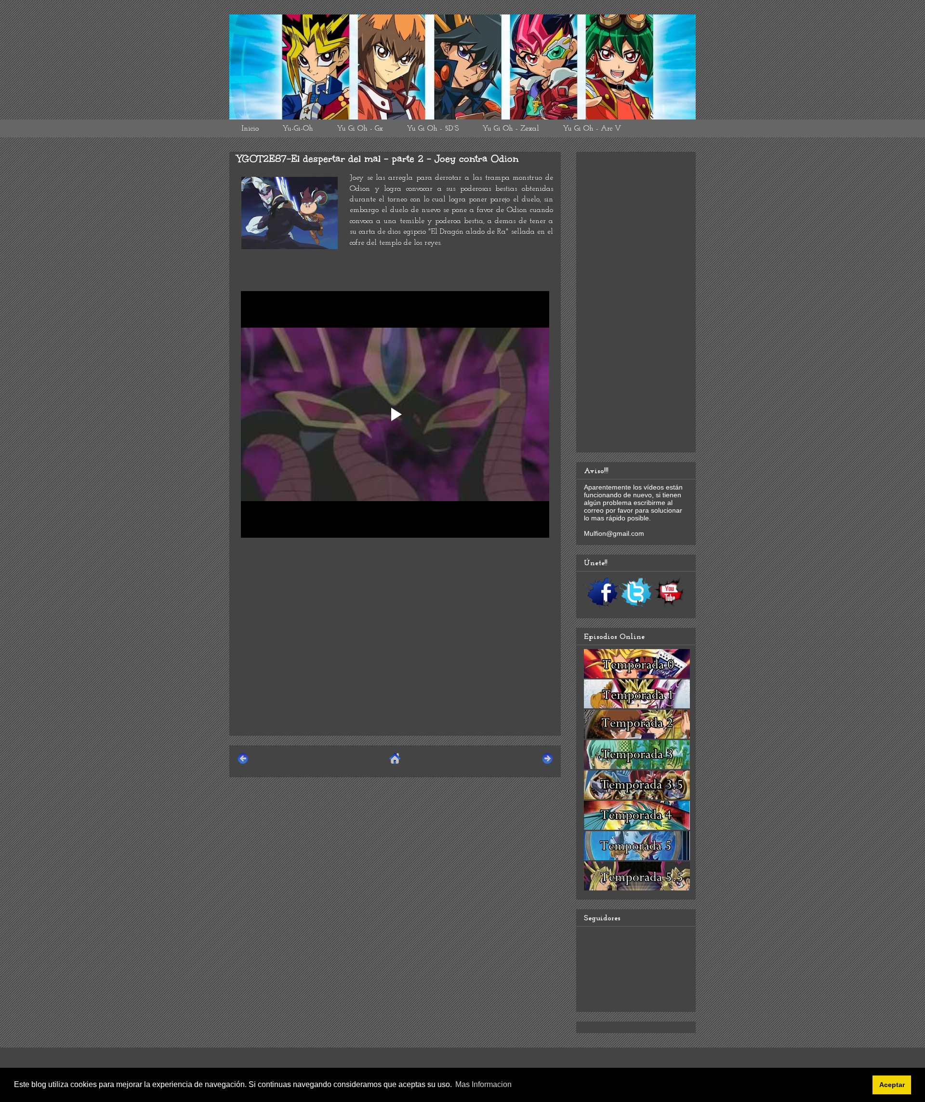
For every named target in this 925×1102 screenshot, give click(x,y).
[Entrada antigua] (547, 762)
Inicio (250, 129)
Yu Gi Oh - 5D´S (433, 129)
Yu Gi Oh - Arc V (592, 129)
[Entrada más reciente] (243, 762)
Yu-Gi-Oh (297, 129)
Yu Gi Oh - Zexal (510, 129)
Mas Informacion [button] (483, 1084)
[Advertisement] (395, 660)
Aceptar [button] (892, 1085)
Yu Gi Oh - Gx (360, 129)
